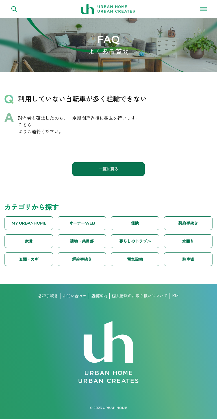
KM (175, 295)
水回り (188, 241)
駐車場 (188, 259)
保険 (135, 223)
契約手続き (188, 223)
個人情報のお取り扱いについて (139, 295)
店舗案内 (99, 295)
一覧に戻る (108, 169)
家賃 (29, 241)
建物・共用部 (82, 241)
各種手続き (48, 295)
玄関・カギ (29, 259)
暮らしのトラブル (135, 241)
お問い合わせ (74, 295)
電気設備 (135, 259)
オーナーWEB (82, 223)
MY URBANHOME (29, 223)
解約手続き (82, 259)
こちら (25, 125)
